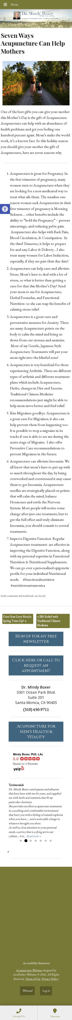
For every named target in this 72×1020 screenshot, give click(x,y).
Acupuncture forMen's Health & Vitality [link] (36, 732)
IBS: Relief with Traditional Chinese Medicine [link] (48, 621)
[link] (5, 209)
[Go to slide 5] (41, 841)
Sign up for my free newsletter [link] (36, 639)
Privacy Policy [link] (50, 979)
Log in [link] (46, 991)
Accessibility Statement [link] (36, 963)
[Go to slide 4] (36, 841)
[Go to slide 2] (26, 841)
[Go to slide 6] (46, 841)
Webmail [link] (27, 991)
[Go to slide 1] (21, 841)
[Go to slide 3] (31, 841)
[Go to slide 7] (51, 841)
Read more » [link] (33, 836)
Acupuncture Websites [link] (29, 970)
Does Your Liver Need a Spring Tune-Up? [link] (17, 619)
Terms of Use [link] (32, 979)
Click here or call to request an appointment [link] (36, 666)
